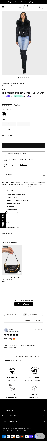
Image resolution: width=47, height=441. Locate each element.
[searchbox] (13, 314)
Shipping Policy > (12, 397)
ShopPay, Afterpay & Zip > (34, 380)
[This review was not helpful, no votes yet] (40, 356)
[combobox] (34, 320)
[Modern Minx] (23, 7)
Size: (4, 120)
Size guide (8, 135)
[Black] (4, 114)
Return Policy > (34, 397)
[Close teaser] (6, 212)
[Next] (43, 2)
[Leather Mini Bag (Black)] (12, 260)
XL (9, 129)
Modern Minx (17, 428)
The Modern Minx (8, 86)
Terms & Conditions (12, 430)
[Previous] (3, 2)
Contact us (23, 165)
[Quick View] (19, 272)
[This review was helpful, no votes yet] (36, 356)
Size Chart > (12, 380)
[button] (3, 220)
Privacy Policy (25, 430)
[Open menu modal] (3, 7)
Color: (6, 109)
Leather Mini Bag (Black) (11, 278)
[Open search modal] (39, 7)
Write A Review (23, 304)
